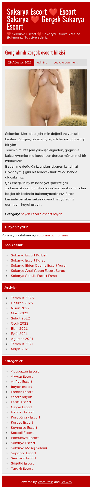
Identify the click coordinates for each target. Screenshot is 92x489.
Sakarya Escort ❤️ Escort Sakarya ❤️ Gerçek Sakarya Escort (45, 19)
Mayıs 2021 (20, 349)
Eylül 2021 (19, 333)
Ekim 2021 (19, 328)
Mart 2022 (19, 313)
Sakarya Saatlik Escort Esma (34, 275)
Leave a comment (65, 62)
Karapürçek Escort (25, 417)
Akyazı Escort (22, 376)
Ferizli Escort (21, 402)
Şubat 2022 (20, 318)
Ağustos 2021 (22, 339)
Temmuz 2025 (22, 298)
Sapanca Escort (23, 453)
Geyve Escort (21, 407)
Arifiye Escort (21, 381)
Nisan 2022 (20, 308)
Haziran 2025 (22, 303)
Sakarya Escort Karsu (28, 260)
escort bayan (52, 214)
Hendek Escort (22, 412)
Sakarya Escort (23, 443)
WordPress (45, 482)
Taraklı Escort (22, 468)
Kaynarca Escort (24, 427)
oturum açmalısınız (53, 235)
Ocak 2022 (19, 323)
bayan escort (31, 214)
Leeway (66, 482)
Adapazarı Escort (25, 371)
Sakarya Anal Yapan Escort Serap (38, 270)
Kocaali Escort (22, 432)
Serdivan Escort (23, 458)
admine (42, 62)
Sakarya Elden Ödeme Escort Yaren (39, 265)
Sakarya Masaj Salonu (29, 448)
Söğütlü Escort (22, 463)
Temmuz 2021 (22, 344)
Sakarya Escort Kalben (29, 255)
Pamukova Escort (25, 438)
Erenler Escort (22, 392)
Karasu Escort (22, 422)
